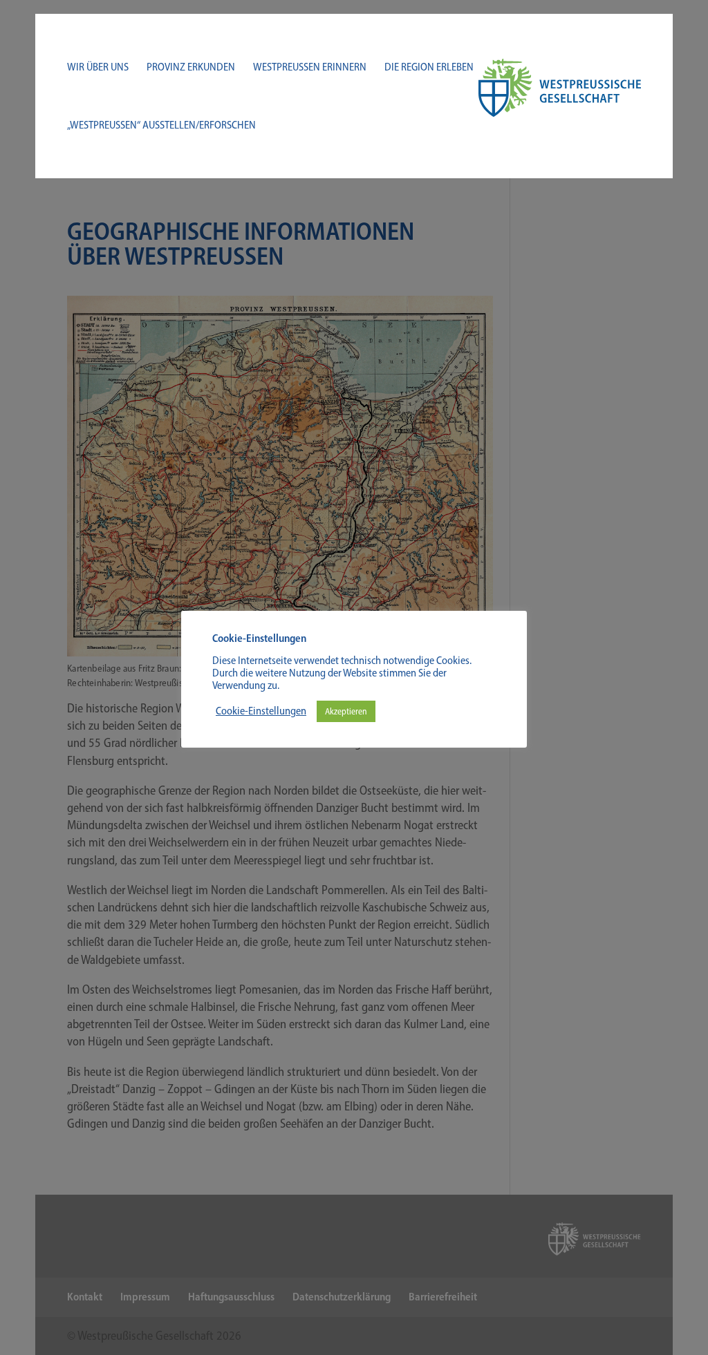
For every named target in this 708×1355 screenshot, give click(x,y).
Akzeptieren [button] (346, 711)
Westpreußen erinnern (309, 67)
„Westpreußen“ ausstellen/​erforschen (161, 125)
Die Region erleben (429, 67)
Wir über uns (98, 67)
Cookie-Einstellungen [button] (261, 711)
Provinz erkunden (191, 67)
